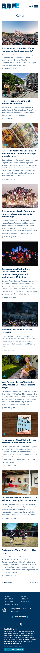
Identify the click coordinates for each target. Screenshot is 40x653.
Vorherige (8, 582)
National (9, 601)
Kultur (24, 601)
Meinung (24, 599)
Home (7, 596)
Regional (9, 599)
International (11, 604)
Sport (23, 596)
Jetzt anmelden (20, 617)
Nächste (33, 582)
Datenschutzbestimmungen (12, 643)
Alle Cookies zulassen (14, 649)
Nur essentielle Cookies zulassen (14, 646)
